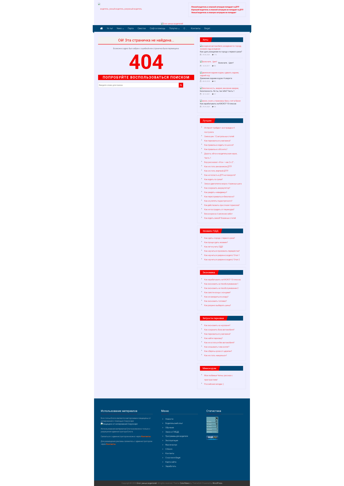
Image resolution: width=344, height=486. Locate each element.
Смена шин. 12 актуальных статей (219, 136)
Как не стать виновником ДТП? (218, 166)
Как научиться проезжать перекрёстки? (222, 251)
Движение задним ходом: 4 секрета (216, 78)
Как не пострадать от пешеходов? (219, 209)
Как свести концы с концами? (217, 292)
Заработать (170, 466)
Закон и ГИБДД (172, 432)
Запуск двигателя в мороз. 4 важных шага (223, 184)
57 (215, 94)
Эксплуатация (171, 440)
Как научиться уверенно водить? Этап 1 (222, 255)
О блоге (168, 449)
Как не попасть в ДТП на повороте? (220, 175)
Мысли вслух (171, 445)
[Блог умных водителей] (172, 23)
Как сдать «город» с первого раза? (219, 238)
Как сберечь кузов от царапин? (218, 351)
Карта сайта (170, 462)
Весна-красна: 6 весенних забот (218, 214)
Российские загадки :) (214, 384)
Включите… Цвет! (226, 63)
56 (215, 107)
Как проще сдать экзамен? (216, 242)
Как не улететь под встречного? (218, 201)
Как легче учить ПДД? (213, 247)
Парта (131, 28)
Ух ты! (110, 28)
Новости (169, 419)
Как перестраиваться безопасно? (219, 197)
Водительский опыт (174, 423)
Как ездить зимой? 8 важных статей (220, 218)
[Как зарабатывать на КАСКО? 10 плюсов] (220, 101)
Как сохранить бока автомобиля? (219, 330)
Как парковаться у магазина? (217, 141)
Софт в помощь (157, 28)
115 (215, 55)
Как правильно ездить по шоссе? (219, 145)
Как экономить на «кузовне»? (217, 325)
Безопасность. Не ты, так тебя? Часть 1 (217, 91)
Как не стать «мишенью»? (215, 355)
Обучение (169, 428)
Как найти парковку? (213, 338)
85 (215, 66)
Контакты (195, 28)
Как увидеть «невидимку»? (215, 192)
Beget (207, 28)
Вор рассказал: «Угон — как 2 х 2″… (219, 162)
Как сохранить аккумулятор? (217, 188)
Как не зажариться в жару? (216, 297)
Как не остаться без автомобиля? (219, 343)
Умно (119, 28)
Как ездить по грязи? (213, 179)
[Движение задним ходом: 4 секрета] (221, 74)
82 (215, 81)
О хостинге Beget (172, 458)
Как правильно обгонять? (215, 149)
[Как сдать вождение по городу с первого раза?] (221, 47)
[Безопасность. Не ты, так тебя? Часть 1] (219, 88)
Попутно (173, 28)
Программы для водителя (176, 436)
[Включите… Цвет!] (208, 61)
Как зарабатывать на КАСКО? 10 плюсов (218, 104)
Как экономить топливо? (215, 301)
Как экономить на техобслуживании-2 (221, 288)
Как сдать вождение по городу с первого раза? (221, 52)
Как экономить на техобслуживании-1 (221, 284)
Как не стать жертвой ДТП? (216, 171)
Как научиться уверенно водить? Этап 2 (222, 260)
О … (185, 28)
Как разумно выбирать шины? (217, 305)
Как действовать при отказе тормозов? (222, 205)
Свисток (142, 28)
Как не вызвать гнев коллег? (216, 347)
